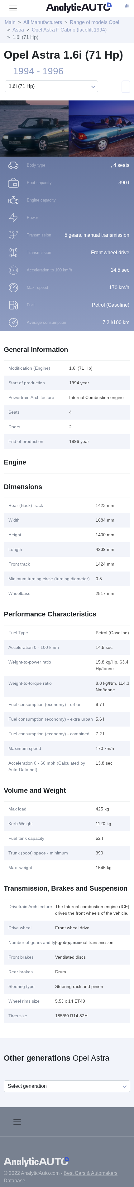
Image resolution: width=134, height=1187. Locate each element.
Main (10, 22)
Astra (18, 29)
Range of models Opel (94, 22)
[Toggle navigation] (13, 8)
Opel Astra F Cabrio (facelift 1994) (69, 29)
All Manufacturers (42, 22)
